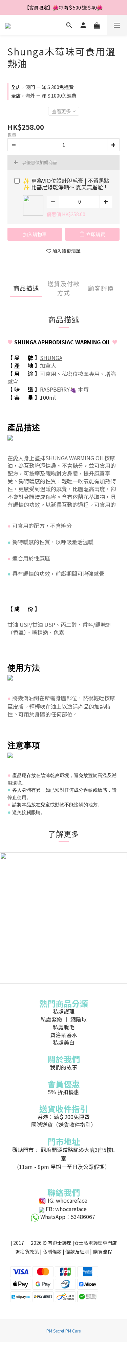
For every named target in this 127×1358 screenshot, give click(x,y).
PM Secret (55, 1331)
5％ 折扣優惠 (63, 1092)
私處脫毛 (64, 1027)
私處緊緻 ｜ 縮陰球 (64, 1019)
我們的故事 (63, 1067)
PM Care (73, 1331)
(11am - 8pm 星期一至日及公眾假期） (63, 1167)
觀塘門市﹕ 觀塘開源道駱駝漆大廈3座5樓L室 (63, 1154)
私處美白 (64, 1042)
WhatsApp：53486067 (68, 1217)
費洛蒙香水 (63, 1035)
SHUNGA (51, 358)
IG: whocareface (67, 1200)
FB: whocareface (66, 1209)
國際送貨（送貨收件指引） (63, 1124)
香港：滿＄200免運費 (63, 1117)
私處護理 (64, 1011)
